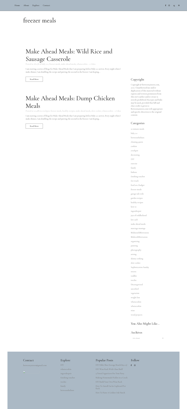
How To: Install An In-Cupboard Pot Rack (111, 387)
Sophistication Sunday (140, 267)
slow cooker (96, 111)
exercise (134, 163)
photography (136, 250)
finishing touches (138, 176)
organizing (135, 241)
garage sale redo (137, 194)
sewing (133, 254)
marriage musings (138, 228)
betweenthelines (137, 137)
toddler (134, 276)
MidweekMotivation (139, 237)
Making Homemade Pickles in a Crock (111, 377)
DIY (132, 159)
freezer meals (54, 64)
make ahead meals (68, 64)
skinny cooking (137, 258)
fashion (134, 172)
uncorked (135, 289)
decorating (135, 155)
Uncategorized (137, 284)
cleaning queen (137, 142)
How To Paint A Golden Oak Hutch (110, 392)
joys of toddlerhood (139, 215)
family (133, 168)
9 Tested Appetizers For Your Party (110, 373)
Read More (34, 79)
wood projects (136, 315)
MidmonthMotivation (140, 232)
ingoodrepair (136, 211)
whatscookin (82, 64)
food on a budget (138, 185)
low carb (134, 219)
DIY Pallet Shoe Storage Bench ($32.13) (111, 365)
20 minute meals (137, 129)
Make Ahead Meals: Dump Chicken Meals (70, 102)
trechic (134, 280)
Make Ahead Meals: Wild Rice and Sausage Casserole (69, 55)
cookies (134, 146)
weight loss (135, 297)
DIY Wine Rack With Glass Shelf (109, 369)
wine (133, 310)
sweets (133, 271)
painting (134, 245)
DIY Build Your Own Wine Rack (109, 382)
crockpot (46, 111)
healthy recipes (68, 111)
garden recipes (137, 198)
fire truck (135, 181)
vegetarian (135, 293)
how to (133, 206)
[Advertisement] (147, 58)
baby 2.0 (45, 64)
